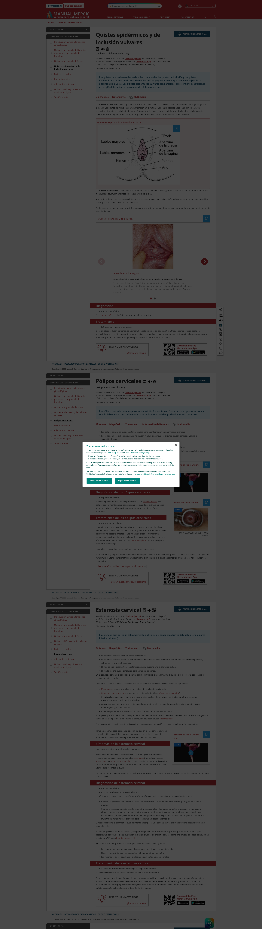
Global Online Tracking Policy (137, 453)
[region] (131, 464)
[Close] (176, 445)
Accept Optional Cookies (99, 481)
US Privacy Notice (115, 453)
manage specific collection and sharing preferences (154, 474)
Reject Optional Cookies (127, 481)
